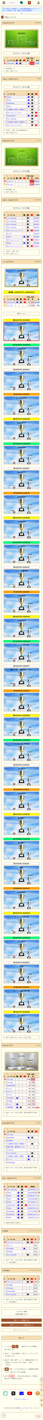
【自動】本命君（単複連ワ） (17, 109)
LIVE (38, 1416)
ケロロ (10, 1095)
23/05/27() (33, 1217)
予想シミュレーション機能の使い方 (21, 1325)
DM (18, 1408)
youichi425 (11, 1085)
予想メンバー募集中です (21, 1320)
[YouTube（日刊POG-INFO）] (29, 1393)
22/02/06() (33, 1199)
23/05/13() (33, 1208)
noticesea (10, 63)
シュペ (10, 1104)
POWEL (10, 1101)
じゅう (10, 234)
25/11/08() (33, 1189)
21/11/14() (32, 1211)
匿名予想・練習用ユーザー (16, 1147)
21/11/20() (32, 1202)
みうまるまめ (12, 119)
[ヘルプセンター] (37, 1393)
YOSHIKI (10, 1098)
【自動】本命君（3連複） (16, 1156)
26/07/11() (32, 1205)
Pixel (9, 97)
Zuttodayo (11, 1162)
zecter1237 (11, 116)
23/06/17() (33, 1196)
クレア (10, 1092)
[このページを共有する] (3, 1415)
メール (25, 1408)
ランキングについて (22, 1330)
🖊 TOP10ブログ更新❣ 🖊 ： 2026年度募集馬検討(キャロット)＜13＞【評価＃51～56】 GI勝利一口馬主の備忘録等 (22, 9)
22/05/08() (33, 1192)
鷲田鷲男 (10, 1107)
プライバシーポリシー (21, 1399)
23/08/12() (33, 1214)
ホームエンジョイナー (15, 112)
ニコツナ (10, 181)
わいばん (10, 184)
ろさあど (10, 1082)
